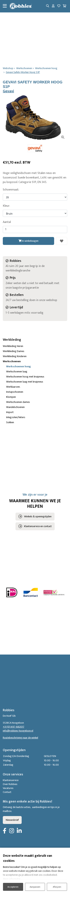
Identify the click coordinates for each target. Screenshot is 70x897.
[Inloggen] (53, 6)
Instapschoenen (14, 392)
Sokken (10, 422)
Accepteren (12, 887)
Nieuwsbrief (12, 820)
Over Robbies (10, 784)
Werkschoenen (12, 361)
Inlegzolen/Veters (15, 417)
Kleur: (6, 206)
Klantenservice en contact (38, 526)
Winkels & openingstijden (38, 516)
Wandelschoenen (15, 407)
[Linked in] (19, 831)
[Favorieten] (59, 6)
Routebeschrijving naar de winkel (20, 737)
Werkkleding (12, 340)
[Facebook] (4, 831)
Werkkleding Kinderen (15, 356)
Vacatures (8, 788)
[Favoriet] (61, 241)
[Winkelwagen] (64, 6)
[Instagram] (11, 831)
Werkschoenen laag (16, 371)
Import (10, 412)
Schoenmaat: (11, 189)
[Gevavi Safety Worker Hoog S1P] (35, 118)
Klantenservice (10, 780)
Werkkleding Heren (13, 346)
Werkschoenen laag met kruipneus (24, 382)
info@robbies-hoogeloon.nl (18, 731)
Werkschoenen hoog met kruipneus (25, 376)
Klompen (11, 397)
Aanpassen (35, 887)
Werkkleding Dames (13, 351)
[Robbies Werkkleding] (21, 6)
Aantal (7, 222)
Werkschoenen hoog (18, 366)
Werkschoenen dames (18, 402)
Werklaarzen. (13, 387)
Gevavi (8, 91)
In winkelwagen (29, 241)
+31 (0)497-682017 (13, 727)
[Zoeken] (47, 6)
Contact (7, 792)
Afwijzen (57, 887)
